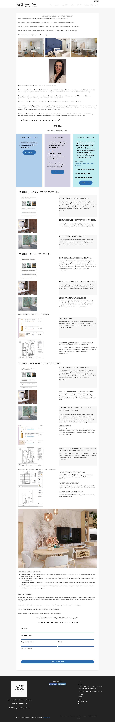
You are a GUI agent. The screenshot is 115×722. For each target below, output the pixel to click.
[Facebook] (95, 1)
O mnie (72, 5)
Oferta (80, 684)
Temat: (60, 642)
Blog (96, 5)
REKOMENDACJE (88, 5)
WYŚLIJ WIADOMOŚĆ (57, 662)
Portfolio (65, 5)
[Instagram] (97, 1)
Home (50, 5)
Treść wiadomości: (26, 648)
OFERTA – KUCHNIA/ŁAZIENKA (87, 689)
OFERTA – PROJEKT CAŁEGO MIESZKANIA (90, 686)
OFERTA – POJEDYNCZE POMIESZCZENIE (90, 691)
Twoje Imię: (24, 628)
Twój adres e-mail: (26, 635)
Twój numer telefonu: (27, 642)
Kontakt (79, 5)
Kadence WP (46, 717)
